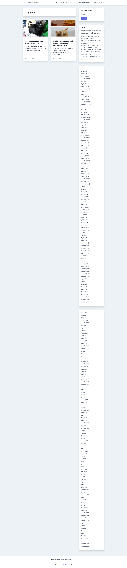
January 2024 (84, 99)
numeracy (97, 54)
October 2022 (84, 122)
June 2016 (83, 235)
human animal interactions (88, 49)
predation (91, 56)
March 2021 (84, 153)
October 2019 (84, 181)
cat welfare (97, 36)
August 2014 (84, 279)
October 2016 (84, 230)
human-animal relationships (93, 43)
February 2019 (84, 197)
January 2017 (84, 227)
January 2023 (84, 114)
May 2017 (83, 217)
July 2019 (83, 186)
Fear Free (99, 40)
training (82, 59)
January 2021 (84, 158)
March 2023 (84, 112)
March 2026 (84, 73)
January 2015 (84, 266)
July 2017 (83, 212)
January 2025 (84, 86)
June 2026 (83, 71)
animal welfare (93, 30)
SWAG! (95, 2)
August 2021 (84, 145)
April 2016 (83, 240)
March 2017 (84, 222)
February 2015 (84, 263)
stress (98, 58)
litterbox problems (93, 53)
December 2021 (85, 138)
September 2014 (85, 276)
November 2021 (85, 140)
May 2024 (83, 94)
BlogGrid (65, 564)
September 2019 (85, 184)
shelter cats (90, 58)
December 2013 (85, 299)
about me (68, 2)
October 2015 (84, 248)
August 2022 (84, 125)
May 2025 (83, 84)
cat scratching (92, 36)
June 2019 (83, 189)
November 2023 (85, 102)
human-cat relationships (93, 45)
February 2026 (84, 76)
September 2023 (85, 104)
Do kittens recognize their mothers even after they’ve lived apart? (63, 43)
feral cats (99, 42)
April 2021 (83, 150)
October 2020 (84, 163)
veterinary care (87, 59)
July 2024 (83, 91)
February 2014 (84, 294)
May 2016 (83, 238)
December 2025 (85, 79)
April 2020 (83, 171)
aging (82, 30)
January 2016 (84, 243)
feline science (94, 42)
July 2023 (83, 107)
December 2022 (85, 117)
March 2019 (84, 194)
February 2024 (84, 97)
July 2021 (83, 148)
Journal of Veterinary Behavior (89, 51)
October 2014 (84, 274)
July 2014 (83, 281)
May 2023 (83, 109)
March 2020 (84, 173)
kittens (96, 51)
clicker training (84, 38)
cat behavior (92, 33)
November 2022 (85, 120)
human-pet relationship (89, 47)
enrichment (90, 38)
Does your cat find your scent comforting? (34, 42)
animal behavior (86, 30)
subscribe (101, 2)
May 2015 (83, 258)
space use (95, 58)
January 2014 (84, 297)
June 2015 (83, 256)
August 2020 (84, 168)
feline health (83, 42)
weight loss (93, 59)
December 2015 (85, 245)
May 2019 (83, 191)
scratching (95, 56)
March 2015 (84, 261)
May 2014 (83, 286)
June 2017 (83, 215)
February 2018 (84, 207)
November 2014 (85, 271)
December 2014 (85, 268)
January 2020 (84, 176)
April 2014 (83, 289)
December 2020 (85, 161)
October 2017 (84, 209)
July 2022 (83, 127)
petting (87, 56)
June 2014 (83, 284)
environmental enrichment (89, 40)
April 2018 (83, 204)
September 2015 (85, 250)
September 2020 (85, 166)
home (58, 2)
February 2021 (84, 156)
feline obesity (88, 42)
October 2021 (84, 143)
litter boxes (87, 53)
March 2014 (84, 292)
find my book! (77, 2)
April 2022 (83, 132)
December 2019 (85, 179)
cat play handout (87, 2)
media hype (87, 54)
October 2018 (84, 199)
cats (26, 39)
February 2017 (84, 225)
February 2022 (84, 135)
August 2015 (84, 253)
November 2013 (85, 302)
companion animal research (36, 39)
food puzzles (84, 43)
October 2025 (84, 81)
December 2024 (85, 89)
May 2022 (83, 130)
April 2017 (83, 220)
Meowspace (92, 54)
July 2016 (83, 233)
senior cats (85, 58)
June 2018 (83, 202)
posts (62, 2)
